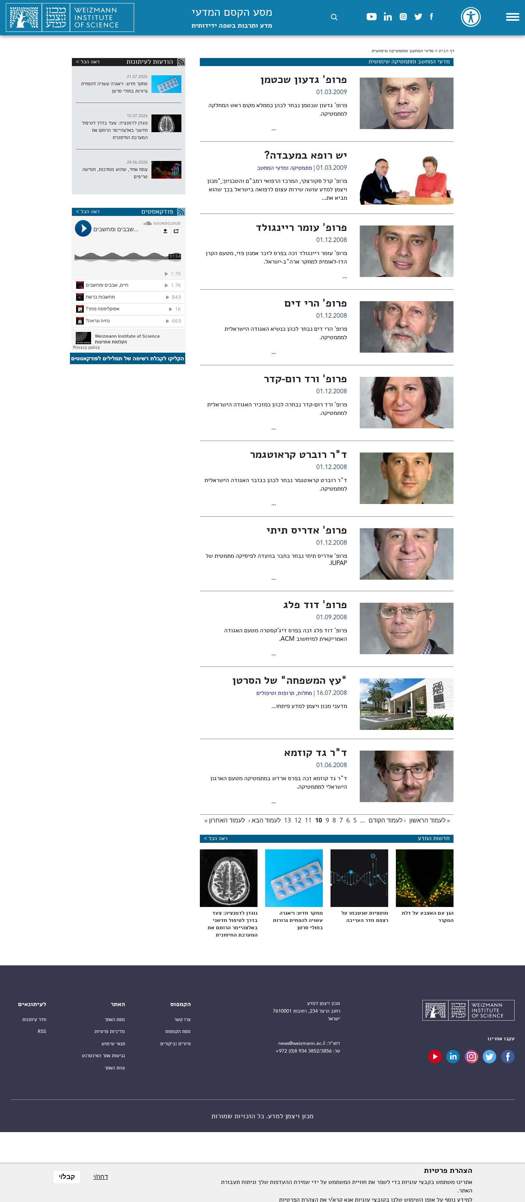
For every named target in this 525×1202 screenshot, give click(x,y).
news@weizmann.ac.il (301, 1043)
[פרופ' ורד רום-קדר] (407, 402)
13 (287, 820)
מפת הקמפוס (178, 1031)
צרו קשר (182, 1019)
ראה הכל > (216, 838)
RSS (42, 1031)
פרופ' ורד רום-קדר (305, 379)
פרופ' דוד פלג (315, 605)
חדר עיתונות (34, 1019)
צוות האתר (115, 1068)
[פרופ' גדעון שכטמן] (407, 103)
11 (308, 820)
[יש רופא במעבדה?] (407, 179)
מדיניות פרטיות (110, 1031)
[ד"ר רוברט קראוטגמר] (407, 478)
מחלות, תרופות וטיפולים (284, 693)
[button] (334, 17)
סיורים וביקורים (175, 1043)
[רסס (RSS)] (181, 62)
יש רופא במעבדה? (305, 156)
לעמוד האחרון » (224, 820)
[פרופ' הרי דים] (407, 327)
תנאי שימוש (113, 1043)
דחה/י (100, 1177)
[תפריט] (512, 17)
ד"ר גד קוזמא (315, 753)
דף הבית (446, 51)
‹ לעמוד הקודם (387, 820)
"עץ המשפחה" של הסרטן (289, 681)
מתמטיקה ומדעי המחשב (284, 168)
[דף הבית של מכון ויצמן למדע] (70, 17)
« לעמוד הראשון (429, 820)
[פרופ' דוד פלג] (407, 628)
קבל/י (67, 1176)
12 (297, 820)
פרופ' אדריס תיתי (306, 531)
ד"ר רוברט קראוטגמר (298, 455)
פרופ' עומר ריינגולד (301, 228)
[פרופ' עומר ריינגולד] (407, 251)
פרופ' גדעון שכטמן (303, 80)
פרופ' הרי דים (315, 303)
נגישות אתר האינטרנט (103, 1055)
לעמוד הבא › (264, 820)
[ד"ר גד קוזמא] (407, 776)
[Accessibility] (471, 17)
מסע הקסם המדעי (231, 18)
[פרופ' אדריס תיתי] (407, 554)
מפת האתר (115, 1019)
